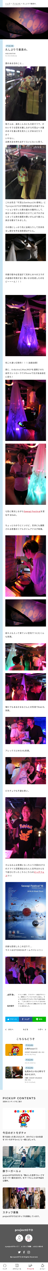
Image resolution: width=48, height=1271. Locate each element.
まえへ (11, 1030)
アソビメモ (17, 4)
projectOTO (24, 1230)
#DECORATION (10, 53)
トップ (7, 4)
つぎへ (40, 1030)
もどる (25, 1029)
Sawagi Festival (32, 511)
